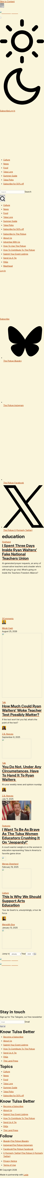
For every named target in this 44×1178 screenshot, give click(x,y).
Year (23, 954)
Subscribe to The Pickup (14, 234)
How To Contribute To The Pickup (19, 250)
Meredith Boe (8, 924)
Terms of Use (9, 1165)
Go (35, 954)
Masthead (8, 266)
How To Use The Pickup (14, 246)
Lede (26, 1174)
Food (5, 168)
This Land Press (10, 1061)
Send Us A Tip (10, 258)
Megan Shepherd (10, 864)
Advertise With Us (11, 242)
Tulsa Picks (8, 180)
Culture (6, 160)
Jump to (6, 954)
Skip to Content (7, 1)
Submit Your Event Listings (15, 254)
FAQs (5, 262)
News (6, 164)
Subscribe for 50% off (13, 184)
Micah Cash (7, 628)
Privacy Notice (10, 1161)
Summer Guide (10, 176)
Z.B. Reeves (7, 734)
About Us (7, 238)
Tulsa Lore (8, 172)
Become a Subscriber (13, 1037)
